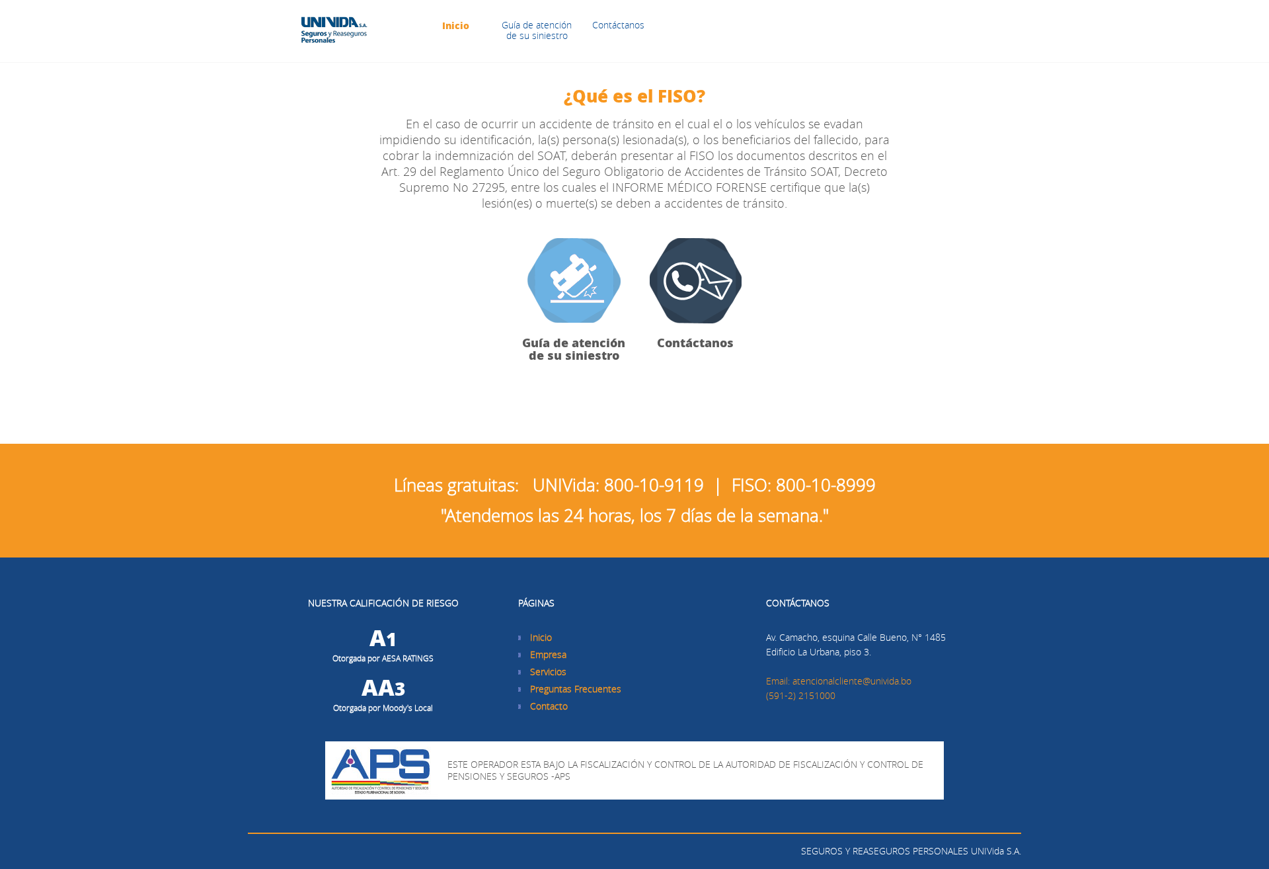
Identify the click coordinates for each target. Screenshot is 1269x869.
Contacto (549, 706)
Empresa (548, 654)
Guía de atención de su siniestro (537, 30)
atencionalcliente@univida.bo (851, 681)
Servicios (548, 671)
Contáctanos (618, 25)
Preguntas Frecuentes (575, 689)
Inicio (455, 25)
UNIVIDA (334, 31)
